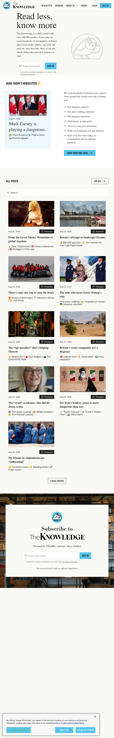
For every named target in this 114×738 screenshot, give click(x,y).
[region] (51, 724)
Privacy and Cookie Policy (72, 723)
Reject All (64, 730)
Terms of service (28, 74)
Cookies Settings (18, 730)
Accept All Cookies (85, 730)
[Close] (95, 716)
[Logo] (7, 5)
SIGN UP (50, 66)
